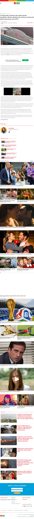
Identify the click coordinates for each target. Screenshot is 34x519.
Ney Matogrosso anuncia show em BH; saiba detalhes (11, 149)
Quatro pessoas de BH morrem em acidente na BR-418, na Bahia (11, 153)
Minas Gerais (9, 499)
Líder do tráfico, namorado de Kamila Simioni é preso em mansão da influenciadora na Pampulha (10, 158)
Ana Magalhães (4, 21)
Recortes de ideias (26, 497)
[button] (28, 22)
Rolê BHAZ (4, 499)
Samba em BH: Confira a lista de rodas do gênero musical (24, 473)
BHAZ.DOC (25, 499)
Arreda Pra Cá (6, 499)
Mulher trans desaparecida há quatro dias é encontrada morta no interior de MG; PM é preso (10, 146)
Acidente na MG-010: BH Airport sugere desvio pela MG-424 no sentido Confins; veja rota (25, 439)
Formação (15, 503)
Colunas (13, 501)
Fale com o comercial (18, 510)
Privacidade (26, 510)
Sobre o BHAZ (3, 510)
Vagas (12, 503)
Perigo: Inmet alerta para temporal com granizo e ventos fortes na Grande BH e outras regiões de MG (25, 416)
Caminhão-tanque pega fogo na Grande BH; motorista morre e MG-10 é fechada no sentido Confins (25, 462)
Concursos (18, 503)
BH (8, 13)
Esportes (13, 497)
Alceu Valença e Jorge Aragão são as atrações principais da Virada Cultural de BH (10, 142)
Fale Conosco (10, 510)
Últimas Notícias (4, 13)
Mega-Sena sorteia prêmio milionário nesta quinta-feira (25, 450)
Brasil (11, 499)
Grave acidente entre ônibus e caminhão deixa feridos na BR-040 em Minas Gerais (24, 428)
